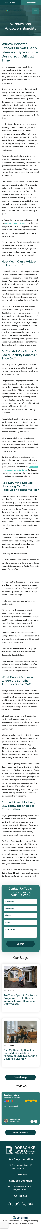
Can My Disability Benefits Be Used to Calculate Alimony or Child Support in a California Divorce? (20, 1054)
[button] (20, 1077)
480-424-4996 (20, 1196)
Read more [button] (8, 1116)
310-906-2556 (20, 1174)
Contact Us (31, 3)
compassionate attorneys (16, 223)
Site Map (31, 1223)
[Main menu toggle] (35, 11)
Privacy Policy (12, 1223)
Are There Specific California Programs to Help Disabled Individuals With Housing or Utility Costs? (20, 999)
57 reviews (16, 1098)
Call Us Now (10, 3)
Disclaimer (22, 1223)
